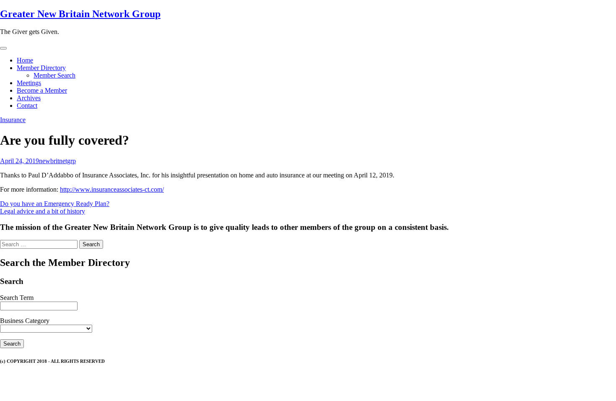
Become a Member (42, 90)
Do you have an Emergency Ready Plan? (54, 203)
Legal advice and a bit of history (42, 211)
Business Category (24, 320)
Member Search (54, 75)
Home (25, 60)
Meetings (29, 82)
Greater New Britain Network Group (80, 13)
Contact (27, 105)
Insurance (13, 119)
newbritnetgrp (57, 160)
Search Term (17, 297)
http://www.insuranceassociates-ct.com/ (112, 189)
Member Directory (41, 67)
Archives (29, 98)
